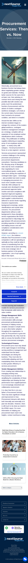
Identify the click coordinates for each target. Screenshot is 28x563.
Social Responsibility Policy (14, 547)
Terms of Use (14, 546)
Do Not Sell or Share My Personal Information (14, 549)
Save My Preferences (13, 296)
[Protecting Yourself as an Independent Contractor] (14, 445)
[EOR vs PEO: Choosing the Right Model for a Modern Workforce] (14, 469)
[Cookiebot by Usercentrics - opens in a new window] (19, 261)
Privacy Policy (14, 545)
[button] (24, 503)
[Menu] (25, 5)
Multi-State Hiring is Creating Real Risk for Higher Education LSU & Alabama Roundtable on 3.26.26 (13, 432)
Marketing (19, 38)
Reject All (14, 301)
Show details (19, 287)
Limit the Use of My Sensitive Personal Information (14, 550)
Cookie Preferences (14, 554)
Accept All (14, 291)
